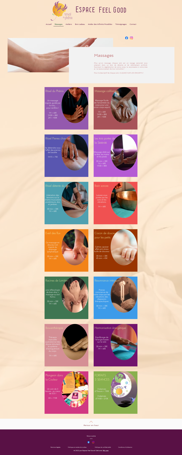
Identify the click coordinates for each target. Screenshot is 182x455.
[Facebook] (88, 442)
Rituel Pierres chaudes (58, 138)
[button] (52, 103)
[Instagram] (93, 442)
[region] (66, 108)
